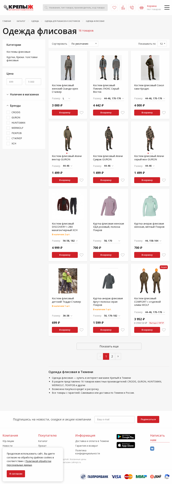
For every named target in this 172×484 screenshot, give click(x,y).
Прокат (42, 445)
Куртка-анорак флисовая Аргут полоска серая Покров (108, 301)
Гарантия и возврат (86, 445)
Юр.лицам (8, 441)
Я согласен (15, 473)
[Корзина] (141, 7)
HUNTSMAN (18, 122)
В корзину (64, 112)
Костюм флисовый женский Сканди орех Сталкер (65, 88)
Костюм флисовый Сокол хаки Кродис (149, 86)
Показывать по (147, 43)
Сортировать (59, 43)
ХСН (14, 143)
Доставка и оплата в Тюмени (92, 441)
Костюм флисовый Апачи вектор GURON (67, 157)
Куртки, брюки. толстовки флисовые (22, 58)
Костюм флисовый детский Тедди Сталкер (66, 300)
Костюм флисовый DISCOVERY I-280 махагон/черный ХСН (65, 227)
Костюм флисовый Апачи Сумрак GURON (108, 157)
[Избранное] (114, 7)
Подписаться (148, 419)
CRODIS (16, 112)
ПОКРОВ (17, 133)
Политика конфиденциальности (87, 452)
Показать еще (109, 346)
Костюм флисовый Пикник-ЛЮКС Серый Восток (106, 88)
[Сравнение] (123, 7)
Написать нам (157, 437)
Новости (7, 445)
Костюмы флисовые (18, 51)
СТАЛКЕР (17, 138)
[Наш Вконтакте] (152, 448)
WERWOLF (17, 127)
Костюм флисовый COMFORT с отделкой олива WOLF (147, 301)
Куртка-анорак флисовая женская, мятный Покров (149, 225)
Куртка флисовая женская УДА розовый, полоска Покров (108, 227)
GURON (16, 117)
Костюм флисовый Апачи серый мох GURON (149, 157)
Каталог (43, 441)
